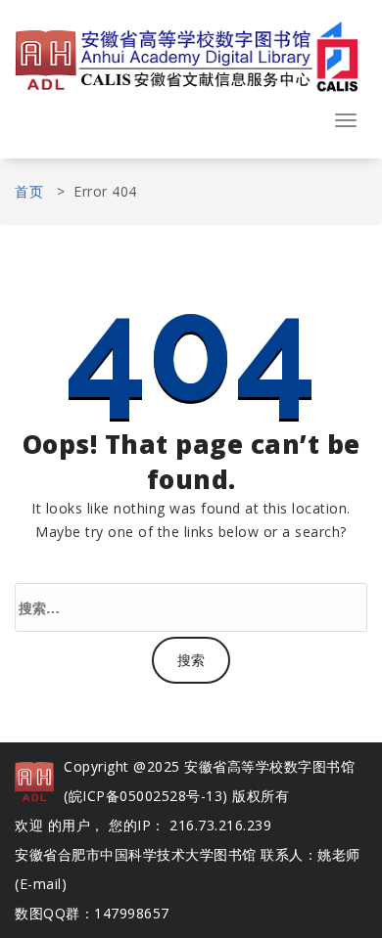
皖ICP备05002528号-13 (146, 795)
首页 (29, 191)
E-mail (41, 883)
